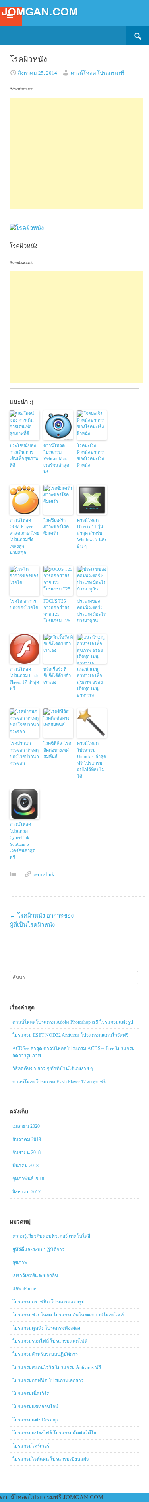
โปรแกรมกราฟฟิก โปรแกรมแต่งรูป (48, 1302)
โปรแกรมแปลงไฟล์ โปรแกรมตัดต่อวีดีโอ (54, 1433)
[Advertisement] (76, 153)
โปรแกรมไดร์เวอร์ (30, 1446)
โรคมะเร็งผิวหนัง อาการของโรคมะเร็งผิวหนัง (90, 455)
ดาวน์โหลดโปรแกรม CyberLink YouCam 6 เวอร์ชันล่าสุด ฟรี (22, 841)
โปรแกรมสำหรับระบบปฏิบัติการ (45, 1354)
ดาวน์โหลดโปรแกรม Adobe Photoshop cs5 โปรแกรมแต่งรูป (72, 1022)
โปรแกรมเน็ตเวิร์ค (31, 1393)
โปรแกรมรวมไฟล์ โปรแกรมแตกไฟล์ (49, 1341)
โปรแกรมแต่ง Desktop (35, 1420)
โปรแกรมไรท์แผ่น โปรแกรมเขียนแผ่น (50, 1459)
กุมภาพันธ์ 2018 (28, 1178)
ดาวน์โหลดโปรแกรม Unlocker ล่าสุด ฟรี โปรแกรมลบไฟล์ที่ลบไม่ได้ (91, 760)
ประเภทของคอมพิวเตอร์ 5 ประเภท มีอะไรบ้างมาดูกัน (91, 611)
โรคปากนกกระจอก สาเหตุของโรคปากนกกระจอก (24, 753)
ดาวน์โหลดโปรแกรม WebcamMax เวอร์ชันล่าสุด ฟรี (56, 458)
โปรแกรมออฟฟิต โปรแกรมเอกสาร (47, 1380)
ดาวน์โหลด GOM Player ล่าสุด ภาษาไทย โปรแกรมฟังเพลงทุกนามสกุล (24, 536)
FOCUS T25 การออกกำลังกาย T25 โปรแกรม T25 (56, 611)
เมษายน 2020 (26, 1126)
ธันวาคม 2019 (26, 1139)
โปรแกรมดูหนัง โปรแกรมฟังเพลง (46, 1328)
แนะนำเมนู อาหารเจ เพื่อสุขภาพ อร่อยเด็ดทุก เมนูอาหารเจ (90, 682)
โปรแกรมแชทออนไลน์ (35, 1406)
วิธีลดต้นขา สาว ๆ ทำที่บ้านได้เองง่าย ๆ (52, 1068)
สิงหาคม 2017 (26, 1192)
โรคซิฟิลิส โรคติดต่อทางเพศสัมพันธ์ (57, 750)
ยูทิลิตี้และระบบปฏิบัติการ (38, 1249)
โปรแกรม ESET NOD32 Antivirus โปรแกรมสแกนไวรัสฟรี (70, 1035)
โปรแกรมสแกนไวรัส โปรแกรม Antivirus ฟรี (56, 1367)
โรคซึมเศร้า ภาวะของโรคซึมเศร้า (56, 526)
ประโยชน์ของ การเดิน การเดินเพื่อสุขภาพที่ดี (24, 455)
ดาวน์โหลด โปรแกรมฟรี (98, 73)
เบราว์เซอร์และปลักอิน (35, 1275)
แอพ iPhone (24, 1288)
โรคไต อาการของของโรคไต (24, 604)
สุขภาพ (19, 1262)
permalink (43, 874)
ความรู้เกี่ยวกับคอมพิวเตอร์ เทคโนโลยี (51, 1236)
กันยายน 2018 (26, 1152)
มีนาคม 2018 (25, 1165)
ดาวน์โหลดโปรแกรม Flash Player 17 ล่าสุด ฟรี (24, 679)
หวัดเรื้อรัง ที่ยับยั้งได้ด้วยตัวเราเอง (57, 675)
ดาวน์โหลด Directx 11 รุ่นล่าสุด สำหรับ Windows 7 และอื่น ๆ (92, 533)
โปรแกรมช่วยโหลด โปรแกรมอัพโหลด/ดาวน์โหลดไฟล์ (68, 1315)
